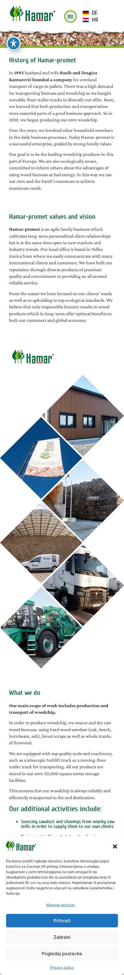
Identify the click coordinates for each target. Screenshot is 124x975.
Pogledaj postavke (62, 953)
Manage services (60, 904)
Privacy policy (62, 967)
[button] (115, 846)
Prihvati (62, 920)
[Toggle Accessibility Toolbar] (13, 43)
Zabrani (62, 937)
